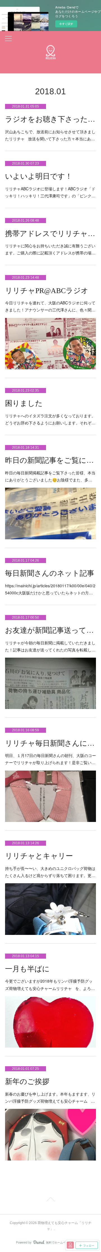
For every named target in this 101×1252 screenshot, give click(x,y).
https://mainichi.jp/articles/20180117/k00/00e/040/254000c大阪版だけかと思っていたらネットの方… (50, 589)
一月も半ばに (27, 969)
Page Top (50, 1200)
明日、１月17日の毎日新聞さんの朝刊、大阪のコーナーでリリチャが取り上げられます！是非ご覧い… (50, 758)
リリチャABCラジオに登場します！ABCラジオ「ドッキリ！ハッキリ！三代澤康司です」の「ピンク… (50, 192)
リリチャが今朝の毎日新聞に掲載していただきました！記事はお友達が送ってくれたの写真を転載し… (50, 646)
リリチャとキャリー (39, 856)
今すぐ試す (66, 24)
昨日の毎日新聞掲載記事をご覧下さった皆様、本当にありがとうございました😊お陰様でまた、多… (50, 476)
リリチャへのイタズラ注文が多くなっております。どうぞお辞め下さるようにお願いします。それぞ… (50, 419)
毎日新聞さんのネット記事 (49, 573)
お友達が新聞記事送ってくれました (50, 630)
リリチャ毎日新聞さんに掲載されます (50, 743)
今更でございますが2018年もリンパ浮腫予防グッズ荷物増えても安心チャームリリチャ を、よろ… (50, 984)
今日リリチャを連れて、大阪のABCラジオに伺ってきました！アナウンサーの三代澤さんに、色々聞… (50, 306)
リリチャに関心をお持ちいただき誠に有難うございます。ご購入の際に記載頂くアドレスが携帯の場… (50, 249)
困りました (24, 403)
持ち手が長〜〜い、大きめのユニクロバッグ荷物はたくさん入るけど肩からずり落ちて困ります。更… (50, 871)
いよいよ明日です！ (38, 176)
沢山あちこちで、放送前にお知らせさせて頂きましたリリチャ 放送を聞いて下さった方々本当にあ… (50, 135)
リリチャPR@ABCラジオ (46, 291)
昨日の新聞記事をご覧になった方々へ (50, 460)
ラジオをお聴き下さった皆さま (50, 119)
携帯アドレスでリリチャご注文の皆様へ (50, 234)
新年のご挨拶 (27, 1081)
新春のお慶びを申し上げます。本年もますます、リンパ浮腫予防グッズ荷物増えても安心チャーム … (50, 1097)
